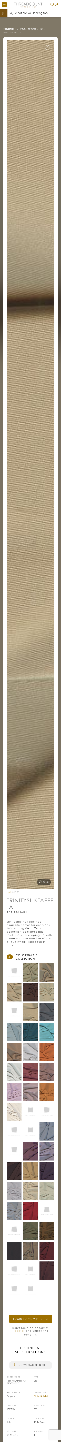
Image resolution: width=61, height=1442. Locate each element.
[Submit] (11, 13)
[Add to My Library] (47, 48)
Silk (41, 29)
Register (19, 1330)
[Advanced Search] (3, 13)
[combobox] (38, 13)
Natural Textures (28, 29)
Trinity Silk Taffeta (12, 32)
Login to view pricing (30, 1318)
